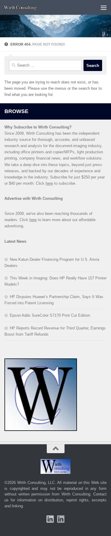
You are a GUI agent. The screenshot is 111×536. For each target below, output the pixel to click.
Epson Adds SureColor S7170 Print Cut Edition (50, 315)
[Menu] (103, 7)
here (49, 183)
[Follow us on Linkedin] (61, 519)
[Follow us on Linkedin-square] (50, 519)
